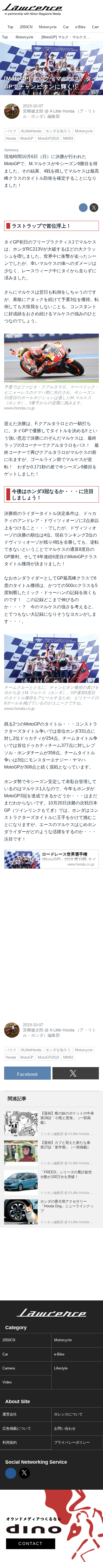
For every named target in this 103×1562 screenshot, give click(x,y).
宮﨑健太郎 (33, 111)
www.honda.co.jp (88, 92)
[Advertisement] (45, 907)
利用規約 (9, 1442)
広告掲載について (16, 1428)
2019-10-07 (33, 106)
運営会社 (9, 1414)
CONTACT (30, 1543)
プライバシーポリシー (72, 1442)
